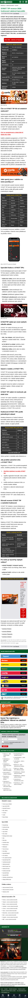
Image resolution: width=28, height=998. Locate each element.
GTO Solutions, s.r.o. (5, 992)
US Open (4, 812)
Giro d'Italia (5, 851)
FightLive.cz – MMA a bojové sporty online (7, 755)
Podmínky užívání (21, 988)
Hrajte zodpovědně (4, 972)
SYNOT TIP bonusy (12, 363)
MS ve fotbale (5, 829)
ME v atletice (5, 810)
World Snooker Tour (6, 866)
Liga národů (5, 831)
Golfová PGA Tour (6, 868)
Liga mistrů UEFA (6, 806)
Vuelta (4, 814)
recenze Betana (6, 631)
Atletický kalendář (6, 864)
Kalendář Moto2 (6, 872)
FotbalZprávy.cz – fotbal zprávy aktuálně (6, 760)
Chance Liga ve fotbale (7, 803)
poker (2, 512)
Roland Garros (5, 844)
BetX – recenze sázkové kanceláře (9, 915)
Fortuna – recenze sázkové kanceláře (10, 899)
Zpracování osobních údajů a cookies (8, 990)
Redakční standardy (13, 988)
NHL (3, 838)
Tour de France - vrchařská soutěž (14, 931)
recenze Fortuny (6, 629)
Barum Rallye (5, 817)
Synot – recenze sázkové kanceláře (10, 910)
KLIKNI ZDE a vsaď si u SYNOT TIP (23, 613)
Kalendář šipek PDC (7, 859)
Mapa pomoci (14, 984)
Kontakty (6, 988)
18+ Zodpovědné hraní (21, 990)
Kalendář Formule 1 (6, 808)
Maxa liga (4, 840)
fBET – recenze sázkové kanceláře (9, 919)
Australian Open (6, 842)
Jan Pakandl (16, 13)
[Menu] (26, 2)
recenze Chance (6, 636)
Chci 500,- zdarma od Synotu (13, 40)
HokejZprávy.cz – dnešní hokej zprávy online (7, 765)
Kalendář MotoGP (6, 853)
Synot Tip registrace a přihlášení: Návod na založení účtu (13, 720)
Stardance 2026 (6, 891)
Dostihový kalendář (6, 870)
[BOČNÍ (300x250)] (11, 959)
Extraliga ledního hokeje (7, 835)
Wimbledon (5, 846)
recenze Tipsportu (7, 634)
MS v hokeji (5, 833)
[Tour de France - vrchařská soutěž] (4, 931)
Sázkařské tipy (5, 927)
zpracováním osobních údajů (15, 742)
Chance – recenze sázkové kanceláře (10, 908)
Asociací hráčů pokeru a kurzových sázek (17, 969)
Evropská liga (5, 825)
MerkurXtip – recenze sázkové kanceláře (11, 912)
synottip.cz (14, 49)
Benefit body (4, 146)
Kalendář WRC (6, 875)
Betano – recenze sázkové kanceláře (10, 904)
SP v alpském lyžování (7, 857)
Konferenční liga (6, 827)
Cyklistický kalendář (6, 862)
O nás (2, 988)
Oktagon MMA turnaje (7, 879)
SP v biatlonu (5, 855)
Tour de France (6, 848)
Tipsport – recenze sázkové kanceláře (10, 901)
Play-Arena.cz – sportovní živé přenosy (6, 778)
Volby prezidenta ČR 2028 (8, 887)
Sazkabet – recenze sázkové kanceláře (10, 906)
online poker (10, 162)
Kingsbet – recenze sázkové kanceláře (10, 917)
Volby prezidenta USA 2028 (8, 889)
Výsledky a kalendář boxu (8, 877)
